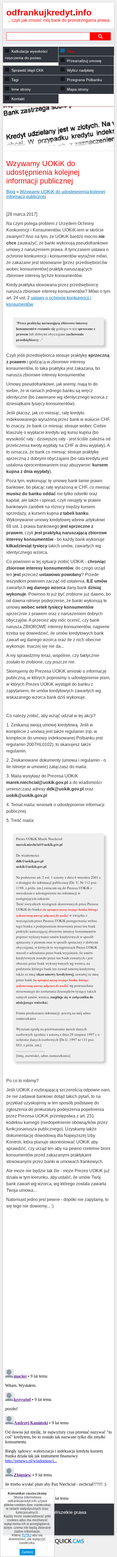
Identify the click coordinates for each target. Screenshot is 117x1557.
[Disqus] (58, 1294)
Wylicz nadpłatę (80, 70)
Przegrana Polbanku (84, 80)
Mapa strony (77, 89)
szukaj (100, 36)
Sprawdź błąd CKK (27, 70)
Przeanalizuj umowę (84, 61)
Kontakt (17, 99)
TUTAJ (26, 1535)
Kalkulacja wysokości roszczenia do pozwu (26, 54)
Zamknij (27, 1552)
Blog (71, 51)
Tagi (15, 80)
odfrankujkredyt (49, 12)
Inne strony (21, 89)
